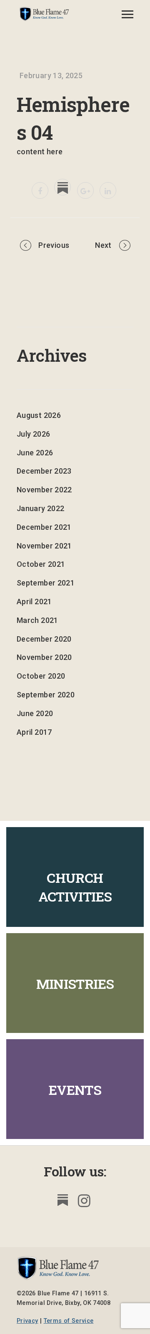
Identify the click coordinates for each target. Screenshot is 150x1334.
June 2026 (35, 452)
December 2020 (44, 639)
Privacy (27, 1320)
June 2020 (35, 713)
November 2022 (44, 489)
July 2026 (33, 434)
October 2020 (41, 676)
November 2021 (44, 545)
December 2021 (44, 527)
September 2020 (46, 694)
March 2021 (37, 620)
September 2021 (46, 582)
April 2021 (34, 601)
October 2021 (41, 564)
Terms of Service (69, 1320)
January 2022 (40, 508)
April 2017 (34, 732)
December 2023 (44, 471)
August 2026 (39, 415)
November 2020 (44, 657)
